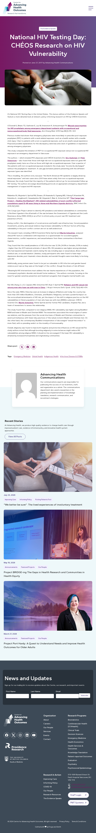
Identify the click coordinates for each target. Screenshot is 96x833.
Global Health (37, 356)
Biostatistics (73, 720)
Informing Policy (26, 500)
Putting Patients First (43, 500)
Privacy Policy (64, 821)
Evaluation (72, 760)
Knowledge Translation (78, 752)
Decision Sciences (75, 734)
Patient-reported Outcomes (80, 756)
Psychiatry (72, 764)
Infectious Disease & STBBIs (71, 356)
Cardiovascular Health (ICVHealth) (77, 725)
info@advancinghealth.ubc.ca (82, 787)
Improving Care (10, 500)
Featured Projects (28, 567)
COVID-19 (47, 787)
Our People (42, 567)
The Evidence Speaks (48, 29)
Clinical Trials (73, 730)
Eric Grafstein (71, 158)
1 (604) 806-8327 (78, 784)
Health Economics (75, 742)
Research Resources (52, 794)
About (46, 720)
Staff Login (75, 795)
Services (47, 731)
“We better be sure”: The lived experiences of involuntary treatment (43, 504)
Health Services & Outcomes (75, 747)
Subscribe (84, 696)
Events (46, 735)
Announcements (11, 567)
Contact (47, 739)
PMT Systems (77, 802)
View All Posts (15, 436)
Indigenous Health (51, 356)
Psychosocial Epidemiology (80, 768)
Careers (46, 724)
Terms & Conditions (79, 821)
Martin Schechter (67, 233)
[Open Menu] (91, 8)
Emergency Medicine (22, 356)
